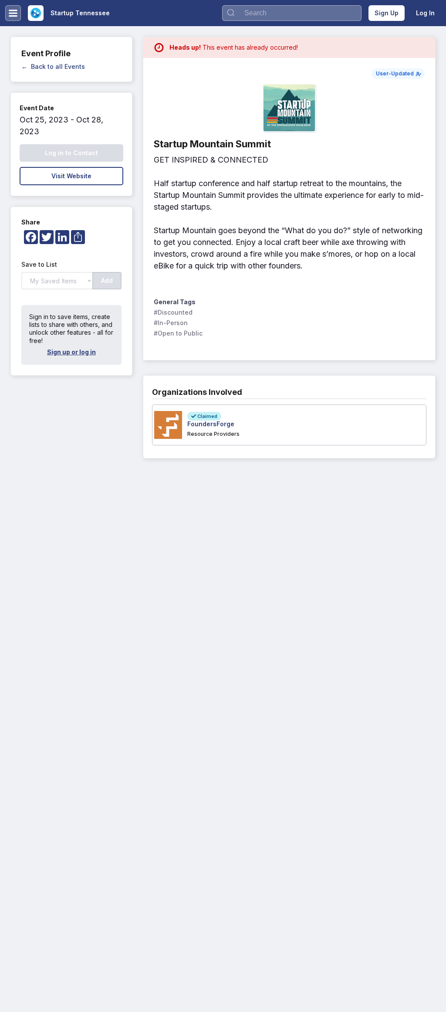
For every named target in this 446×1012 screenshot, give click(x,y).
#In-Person (171, 322)
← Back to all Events (53, 66)
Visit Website (71, 176)
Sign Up (387, 13)
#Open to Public (178, 333)
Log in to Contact (71, 152)
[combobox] (292, 13)
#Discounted (173, 312)
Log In (425, 13)
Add (107, 280)
